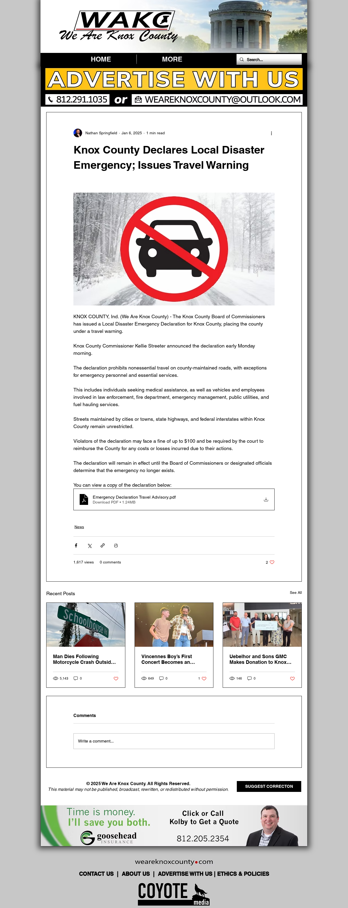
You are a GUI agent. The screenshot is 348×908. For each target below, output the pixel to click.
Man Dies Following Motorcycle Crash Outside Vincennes (83, 659)
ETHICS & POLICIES (243, 874)
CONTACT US (97, 874)
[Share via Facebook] (76, 545)
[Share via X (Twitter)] (89, 545)
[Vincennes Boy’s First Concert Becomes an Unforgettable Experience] (174, 625)
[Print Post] (116, 545)
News (79, 527)
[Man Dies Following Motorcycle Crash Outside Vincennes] (85, 625)
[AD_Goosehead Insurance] (174, 825)
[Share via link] (102, 545)
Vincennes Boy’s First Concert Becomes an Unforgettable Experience (171, 659)
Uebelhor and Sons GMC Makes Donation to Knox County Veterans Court (258, 659)
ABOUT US (136, 874)
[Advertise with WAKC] (174, 86)
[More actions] (271, 133)
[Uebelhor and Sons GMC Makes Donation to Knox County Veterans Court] (262, 625)
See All (296, 592)
